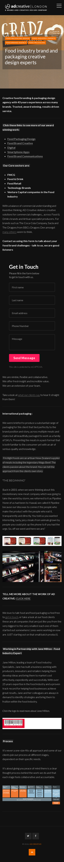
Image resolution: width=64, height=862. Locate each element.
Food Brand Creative (20, 143)
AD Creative (36, 844)
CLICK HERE (23, 598)
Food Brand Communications (25, 156)
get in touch (11, 617)
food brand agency (16, 43)
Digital (11, 147)
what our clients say (29, 394)
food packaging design (18, 38)
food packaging (37, 43)
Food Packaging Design (21, 138)
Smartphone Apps (18, 151)
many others (9, 231)
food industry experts (43, 38)
